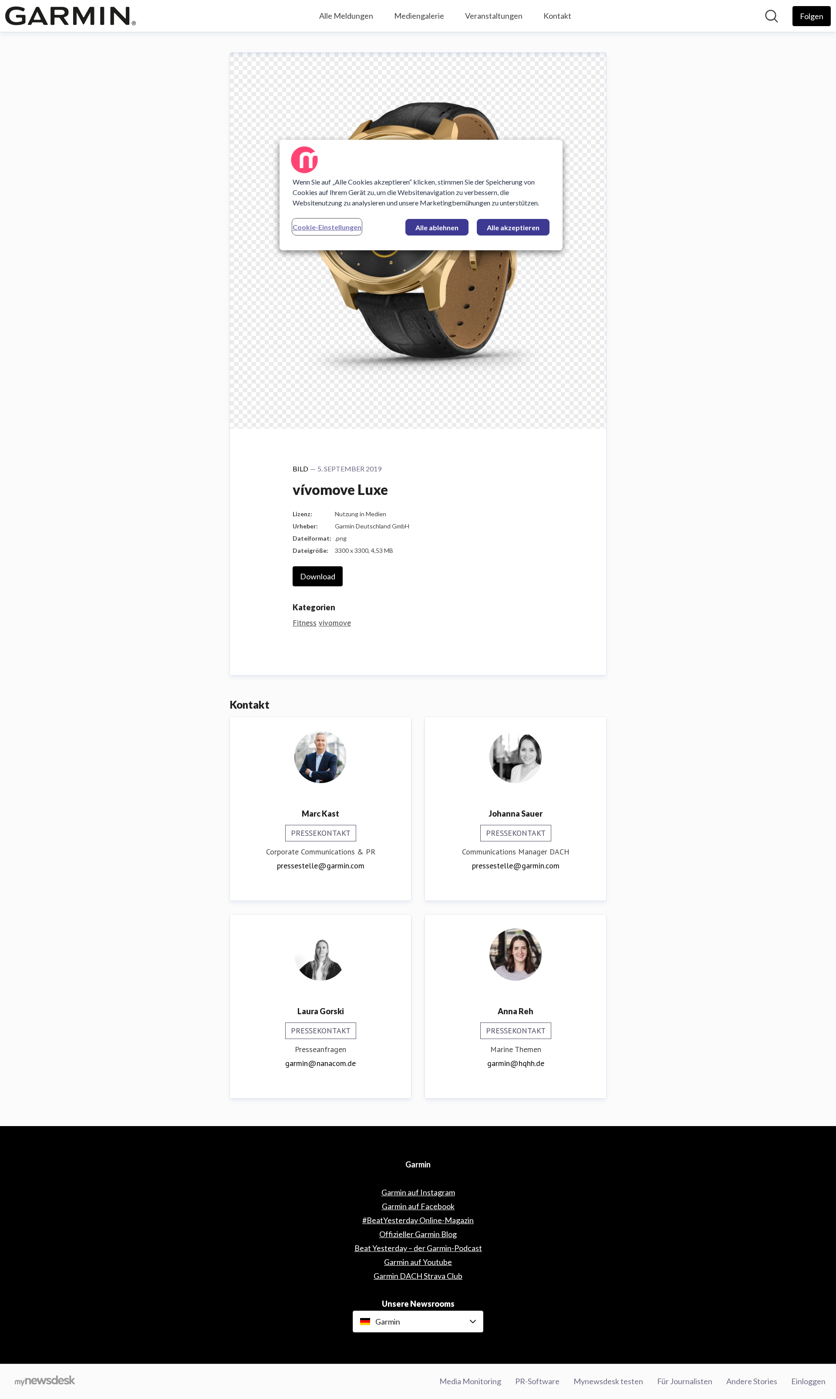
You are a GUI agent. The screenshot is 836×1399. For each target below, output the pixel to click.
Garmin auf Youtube (418, 1262)
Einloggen (808, 1381)
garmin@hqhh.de (515, 1063)
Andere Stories (751, 1381)
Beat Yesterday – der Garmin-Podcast (418, 1248)
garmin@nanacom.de (320, 1063)
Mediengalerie (419, 15)
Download (317, 576)
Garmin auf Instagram (418, 1192)
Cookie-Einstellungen (327, 227)
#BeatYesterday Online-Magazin (418, 1220)
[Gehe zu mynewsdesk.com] (45, 1382)
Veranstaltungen (493, 15)
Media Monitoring (470, 1381)
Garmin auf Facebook (418, 1206)
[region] (421, 195)
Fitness (305, 623)
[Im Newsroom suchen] (772, 16)
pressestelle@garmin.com (320, 866)
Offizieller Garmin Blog (418, 1234)
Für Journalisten (684, 1381)
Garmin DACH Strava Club (418, 1276)
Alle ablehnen (436, 227)
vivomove (335, 623)
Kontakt (557, 15)
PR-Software (537, 1381)
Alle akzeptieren (513, 227)
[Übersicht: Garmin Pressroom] (70, 16)
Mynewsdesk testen (608, 1381)
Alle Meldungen (346, 15)
